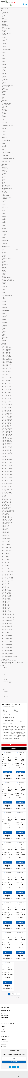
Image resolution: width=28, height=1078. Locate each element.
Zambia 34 (17, 815)
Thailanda (4, 239)
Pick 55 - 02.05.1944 (7, 456)
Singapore (4, 231)
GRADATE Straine (14, 661)
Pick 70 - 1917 (5, 497)
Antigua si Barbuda (6, 103)
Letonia (4, 301)
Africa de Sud (5, 12)
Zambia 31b (17, 785)
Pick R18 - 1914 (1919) (7, 646)
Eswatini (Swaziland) (7, 39)
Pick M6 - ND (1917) (6, 596)
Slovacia (4, 330)
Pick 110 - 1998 (5, 559)
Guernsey (4, 285)
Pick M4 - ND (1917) (6, 593)
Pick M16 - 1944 (6, 610)
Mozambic (4, 66)
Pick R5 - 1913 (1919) (7, 626)
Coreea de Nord (6, 185)
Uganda (4, 95)
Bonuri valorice (5, 659)
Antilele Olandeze (6, 104)
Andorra (4, 252)
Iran (3, 203)
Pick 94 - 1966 (5, 532)
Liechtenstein (5, 303)
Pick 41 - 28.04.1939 (7, 413)
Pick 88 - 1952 (5, 523)
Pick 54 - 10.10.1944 (7, 453)
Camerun (4, 24)
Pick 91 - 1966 (5, 528)
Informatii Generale (5, 1010)
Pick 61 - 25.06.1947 (7, 483)
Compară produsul (7, 778)
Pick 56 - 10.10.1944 (7, 459)
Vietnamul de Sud (6, 246)
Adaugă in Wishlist (7, 776)
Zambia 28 (4, 785)
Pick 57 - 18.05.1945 (7, 467)
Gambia (4, 43)
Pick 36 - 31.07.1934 (7, 403)
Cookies (13, 1073)
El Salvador (4, 130)
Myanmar (4, 222)
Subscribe (14, 1061)
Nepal (3, 225)
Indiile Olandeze (5, 195)
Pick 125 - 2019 (5, 585)
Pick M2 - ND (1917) (6, 590)
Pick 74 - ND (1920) (6, 503)
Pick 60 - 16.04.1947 (7, 482)
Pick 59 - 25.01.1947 (7, 480)
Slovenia (4, 331)
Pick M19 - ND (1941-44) (8, 614)
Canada (4, 118)
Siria (3, 233)
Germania (4, 276)
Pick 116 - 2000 (5, 568)
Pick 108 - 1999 (5, 555)
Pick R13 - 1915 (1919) (7, 638)
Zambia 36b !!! (18, 845)
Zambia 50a (5, 905)
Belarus (4, 255)
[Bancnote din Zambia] (8, 710)
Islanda (3, 292)
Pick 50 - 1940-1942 (7, 428)
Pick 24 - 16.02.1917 (6, 385)
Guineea (4, 46)
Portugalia (4, 321)
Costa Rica (4, 122)
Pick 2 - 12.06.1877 (6, 347)
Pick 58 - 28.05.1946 (7, 474)
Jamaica (4, 142)
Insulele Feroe (5, 288)
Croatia (4, 267)
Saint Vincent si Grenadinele (8, 154)
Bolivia (3, 115)
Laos (3, 212)
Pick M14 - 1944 (6, 607)
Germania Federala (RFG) (8, 280)
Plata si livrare (4, 1014)
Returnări (3, 1028)
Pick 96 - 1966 (5, 535)
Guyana (4, 134)
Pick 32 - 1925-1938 (6, 397)
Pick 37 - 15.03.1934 (7, 404)
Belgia (3, 256)
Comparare (3, 1044)
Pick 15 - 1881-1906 (6, 367)
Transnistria (5, 337)
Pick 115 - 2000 (5, 567)
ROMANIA (4, 322)
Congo (3, 31)
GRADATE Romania (5, 661)
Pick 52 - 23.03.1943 (7, 438)
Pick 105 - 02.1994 (6, 550)
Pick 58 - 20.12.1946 (7, 477)
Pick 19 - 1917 (5, 374)
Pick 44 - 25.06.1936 (7, 418)
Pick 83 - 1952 (5, 516)
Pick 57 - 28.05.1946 (7, 470)
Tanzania (4, 91)
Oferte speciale (4, 1030)
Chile (3, 119)
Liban (3, 213)
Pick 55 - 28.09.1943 (7, 455)
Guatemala (4, 133)
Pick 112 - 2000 (5, 562)
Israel (3, 204)
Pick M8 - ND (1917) (6, 599)
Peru (3, 149)
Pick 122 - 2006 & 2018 (7, 580)
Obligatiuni (4, 658)
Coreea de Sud (5, 186)
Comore (4, 30)
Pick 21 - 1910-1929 (6, 380)
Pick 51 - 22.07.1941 (6, 432)
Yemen (3, 248)
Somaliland (4, 84)
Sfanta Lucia (5, 155)
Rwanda (4, 73)
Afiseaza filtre (14, 748)
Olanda (3, 318)
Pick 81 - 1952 (5, 513)
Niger (3, 69)
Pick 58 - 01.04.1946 (7, 473)
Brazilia (4, 116)
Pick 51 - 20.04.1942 (7, 434)
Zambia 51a (17, 905)
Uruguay (4, 163)
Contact (15, 664)
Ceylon (3, 182)
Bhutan (4, 176)
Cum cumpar (4, 1012)
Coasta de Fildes (6, 28)
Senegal (4, 76)
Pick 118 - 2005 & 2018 (7, 571)
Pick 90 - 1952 (5, 526)
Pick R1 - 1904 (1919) (7, 620)
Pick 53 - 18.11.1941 (6, 444)
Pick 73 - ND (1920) (6, 501)
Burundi (4, 22)
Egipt (3, 36)
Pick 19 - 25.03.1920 (7, 376)
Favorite (3, 1043)
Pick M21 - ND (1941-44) (8, 617)
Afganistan (4, 167)
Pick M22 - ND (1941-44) (8, 619)
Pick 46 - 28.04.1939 (7, 422)
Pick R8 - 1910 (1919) (7, 631)
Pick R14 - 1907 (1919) (7, 640)
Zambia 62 (17, 935)
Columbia (4, 121)
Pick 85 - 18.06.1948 (7, 519)
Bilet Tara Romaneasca (7, 653)
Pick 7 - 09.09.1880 (6, 355)
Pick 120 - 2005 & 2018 (7, 577)
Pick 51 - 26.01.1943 (6, 435)
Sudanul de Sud (5, 90)
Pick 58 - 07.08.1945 (7, 471)
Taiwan (3, 237)
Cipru (3, 265)
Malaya (3, 218)
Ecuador (4, 128)
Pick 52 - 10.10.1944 (7, 441)
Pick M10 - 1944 (6, 601)
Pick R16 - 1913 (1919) (7, 643)
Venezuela (4, 164)
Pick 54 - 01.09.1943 (7, 450)
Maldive (4, 219)
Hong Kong (4, 192)
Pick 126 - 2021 (5, 586)
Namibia (4, 67)
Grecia (3, 283)
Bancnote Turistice (5, 662)
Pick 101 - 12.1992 (6, 543)
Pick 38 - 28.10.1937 (6, 406)
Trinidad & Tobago (6, 161)
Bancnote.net (12, 1076)
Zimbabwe (4, 100)
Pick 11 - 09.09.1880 (6, 361)
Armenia (4, 170)
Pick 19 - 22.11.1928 (6, 377)
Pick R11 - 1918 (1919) (7, 635)
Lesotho (4, 52)
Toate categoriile (14, 745)
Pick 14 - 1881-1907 (6, 365)
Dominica (4, 127)
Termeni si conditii (5, 1015)
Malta (3, 309)
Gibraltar (4, 282)
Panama (4, 146)
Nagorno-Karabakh (6, 224)
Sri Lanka (4, 234)
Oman (3, 227)
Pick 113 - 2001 (5, 564)
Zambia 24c (5, 754)
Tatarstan (4, 336)
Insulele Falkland (6, 140)
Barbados (4, 110)
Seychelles (4, 78)
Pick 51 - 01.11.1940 (6, 429)
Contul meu (3, 1039)
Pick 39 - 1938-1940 (6, 410)
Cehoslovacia (5, 264)
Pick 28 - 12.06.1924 (7, 391)
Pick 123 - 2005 (5, 582)
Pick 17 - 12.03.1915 (6, 370)
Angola (3, 15)
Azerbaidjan (5, 172)
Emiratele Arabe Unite (7, 188)
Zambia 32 (4, 815)
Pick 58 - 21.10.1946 (6, 476)
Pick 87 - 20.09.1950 (7, 522)
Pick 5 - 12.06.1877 (6, 352)
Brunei (3, 177)
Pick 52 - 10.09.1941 (7, 437)
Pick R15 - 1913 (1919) (7, 641)
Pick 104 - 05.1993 (6, 549)
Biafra (3, 18)
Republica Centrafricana (7, 72)
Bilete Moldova (5, 655)
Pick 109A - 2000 (6, 558)
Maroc (3, 61)
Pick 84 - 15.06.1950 (7, 517)
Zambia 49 (17, 875)
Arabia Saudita (5, 169)
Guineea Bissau (5, 48)
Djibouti (4, 34)
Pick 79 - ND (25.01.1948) (8, 510)
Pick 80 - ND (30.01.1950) (8, 511)
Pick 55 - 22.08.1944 (7, 458)
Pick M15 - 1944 (6, 608)
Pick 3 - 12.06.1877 (6, 349)
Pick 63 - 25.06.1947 (7, 486)
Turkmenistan (5, 242)
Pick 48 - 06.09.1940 (7, 425)
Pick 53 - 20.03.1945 (7, 447)
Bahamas (4, 109)
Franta (3, 274)
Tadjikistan (4, 236)
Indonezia (4, 198)
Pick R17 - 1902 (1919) (7, 644)
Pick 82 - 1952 (5, 514)
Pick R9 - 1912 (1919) (6, 632)
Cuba (3, 124)
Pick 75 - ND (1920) (6, 504)
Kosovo (4, 300)
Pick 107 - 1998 (5, 553)
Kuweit (4, 210)
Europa (2, 249)
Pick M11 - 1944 (5, 602)
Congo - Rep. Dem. (6, 33)
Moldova (4, 312)
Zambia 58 (4, 935)
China (3, 183)
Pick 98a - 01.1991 (6, 538)
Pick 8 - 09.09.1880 (6, 356)
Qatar (3, 230)
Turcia (3, 339)
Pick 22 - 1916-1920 (6, 382)
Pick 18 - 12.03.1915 (6, 371)
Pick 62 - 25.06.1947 (7, 485)
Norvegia (4, 316)
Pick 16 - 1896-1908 (6, 368)
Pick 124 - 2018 (5, 583)
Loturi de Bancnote (18, 662)
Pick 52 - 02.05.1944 (7, 440)
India (3, 194)
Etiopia (4, 40)
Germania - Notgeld (6, 277)
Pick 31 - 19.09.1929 (6, 395)
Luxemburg (4, 306)
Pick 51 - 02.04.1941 (7, 431)
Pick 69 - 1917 (5, 495)
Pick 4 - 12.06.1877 (6, 350)
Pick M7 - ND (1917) (6, 598)
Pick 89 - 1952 (5, 525)
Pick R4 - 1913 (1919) (7, 625)
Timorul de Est (5, 240)
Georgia (4, 191)
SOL (16, 1073)
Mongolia (4, 221)
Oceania (16, 249)
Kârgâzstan (5, 207)
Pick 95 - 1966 (5, 534)
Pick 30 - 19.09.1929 (7, 394)
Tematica (12, 662)
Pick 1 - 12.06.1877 (6, 346)
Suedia (3, 334)
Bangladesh (5, 174)
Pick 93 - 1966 (5, 531)
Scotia (3, 327)
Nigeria (4, 70)
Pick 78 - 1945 (5, 508)
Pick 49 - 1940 (5, 426)
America (3, 101)
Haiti (3, 136)
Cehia (3, 262)
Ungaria (4, 341)
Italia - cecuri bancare (7, 295)
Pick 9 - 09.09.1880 (6, 358)
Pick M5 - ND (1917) (6, 595)
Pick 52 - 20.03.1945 (7, 443)
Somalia (4, 82)
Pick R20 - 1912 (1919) (7, 649)
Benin (3, 16)
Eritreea (4, 37)
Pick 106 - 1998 (5, 552)
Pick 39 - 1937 (5, 409)
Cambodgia (4, 180)
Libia (3, 55)
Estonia (4, 271)
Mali (3, 60)
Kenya (3, 51)
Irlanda (3, 289)
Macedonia (4, 307)
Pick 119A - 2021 (5, 576)
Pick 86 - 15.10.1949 (6, 520)
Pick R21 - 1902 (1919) (7, 650)
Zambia (4, 98)
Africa (2, 10)
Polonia (4, 319)
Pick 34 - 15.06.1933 (7, 400)
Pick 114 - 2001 (5, 565)
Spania (3, 333)
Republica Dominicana (7, 151)
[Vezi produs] (11, 753)
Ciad (3, 27)
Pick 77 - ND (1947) (6, 507)
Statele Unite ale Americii (8, 158)
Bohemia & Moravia (6, 258)
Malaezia (4, 216)
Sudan (3, 88)
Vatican (4, 343)
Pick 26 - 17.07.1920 (6, 388)
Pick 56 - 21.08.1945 (7, 464)
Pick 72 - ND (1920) (6, 500)
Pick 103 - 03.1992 (6, 547)
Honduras (4, 137)
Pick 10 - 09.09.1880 (7, 359)
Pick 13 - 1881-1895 (6, 364)
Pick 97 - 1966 (5, 537)
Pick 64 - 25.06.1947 (7, 488)
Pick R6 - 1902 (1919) (7, 628)
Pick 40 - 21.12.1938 (6, 412)
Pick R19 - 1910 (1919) (7, 647)
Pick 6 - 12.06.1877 (6, 353)
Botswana (4, 19)
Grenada (4, 131)
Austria (4, 254)
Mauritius (4, 64)
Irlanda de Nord (5, 291)
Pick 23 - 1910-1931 (6, 383)
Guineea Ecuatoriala (6, 49)
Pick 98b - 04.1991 (6, 540)
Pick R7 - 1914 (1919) (7, 629)
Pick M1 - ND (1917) (6, 589)
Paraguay (4, 148)
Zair (3, 97)
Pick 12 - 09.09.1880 (7, 362)
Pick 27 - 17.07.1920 (6, 389)
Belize (3, 112)
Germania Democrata (7, 279)
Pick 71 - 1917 (5, 498)
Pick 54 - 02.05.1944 (7, 452)
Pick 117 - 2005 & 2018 (7, 570)
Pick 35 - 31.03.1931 (6, 401)
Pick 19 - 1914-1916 (6, 373)
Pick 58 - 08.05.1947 (7, 479)
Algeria (4, 13)
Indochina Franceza (6, 197)
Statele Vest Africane (7, 87)
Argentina (4, 106)
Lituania (4, 304)
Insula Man (4, 286)
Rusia (3, 324)
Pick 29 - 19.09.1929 (6, 392)
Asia (2, 166)
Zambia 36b (5, 845)
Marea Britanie (5, 310)
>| (18, 994)
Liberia (3, 54)
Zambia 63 (4, 965)
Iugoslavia (4, 297)
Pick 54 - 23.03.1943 (7, 449)
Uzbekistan (4, 243)
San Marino (4, 325)
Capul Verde (5, 25)
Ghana (3, 45)
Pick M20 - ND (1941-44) (8, 616)
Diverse (11, 664)
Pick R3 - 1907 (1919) (7, 623)
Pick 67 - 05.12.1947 (7, 492)
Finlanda (4, 273)
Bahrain (4, 173)
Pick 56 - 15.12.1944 (7, 461)
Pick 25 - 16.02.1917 (6, 386)
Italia (3, 294)
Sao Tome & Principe (7, 75)
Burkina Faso (5, 21)
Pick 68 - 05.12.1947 (7, 494)
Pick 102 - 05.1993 (6, 546)
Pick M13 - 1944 (6, 605)
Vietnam (4, 245)
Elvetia (3, 270)
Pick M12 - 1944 (6, 604)
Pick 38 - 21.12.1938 (6, 407)
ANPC (19, 1073)
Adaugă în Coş (7, 772)
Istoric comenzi (4, 1041)
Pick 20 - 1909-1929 (6, 379)
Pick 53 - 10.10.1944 (7, 446)
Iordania (4, 200)
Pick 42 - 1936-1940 (7, 415)
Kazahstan (4, 209)
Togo (3, 92)
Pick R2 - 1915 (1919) (7, 622)
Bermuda (4, 113)
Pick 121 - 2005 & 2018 (7, 579)
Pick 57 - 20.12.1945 (7, 468)
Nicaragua (4, 145)
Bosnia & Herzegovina (7, 259)
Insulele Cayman (6, 139)
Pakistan (4, 228)
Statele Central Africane (7, 85)
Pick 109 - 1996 (5, 556)
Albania (4, 251)
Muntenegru (5, 315)
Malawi (3, 58)
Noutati (3, 1031)
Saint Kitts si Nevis (6, 152)
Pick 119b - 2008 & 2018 (7, 574)
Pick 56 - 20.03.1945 (7, 462)
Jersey (3, 298)
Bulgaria (4, 261)
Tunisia (3, 94)
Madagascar (5, 57)
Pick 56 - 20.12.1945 (7, 465)
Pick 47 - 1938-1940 (6, 423)
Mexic (3, 143)
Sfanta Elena (5, 79)
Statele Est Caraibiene (7, 157)
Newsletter (3, 1046)
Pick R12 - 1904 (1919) (7, 637)
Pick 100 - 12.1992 (6, 541)
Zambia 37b (5, 875)
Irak (3, 201)
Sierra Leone (5, 81)
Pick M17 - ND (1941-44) (8, 611)
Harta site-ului (4, 1017)
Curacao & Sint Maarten (7, 125)
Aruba (3, 107)
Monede (3, 664)
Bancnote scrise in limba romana (9, 656)
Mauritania (4, 63)
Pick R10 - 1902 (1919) (7, 634)
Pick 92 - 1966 (5, 529)
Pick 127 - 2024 (5, 588)
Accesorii (7, 664)
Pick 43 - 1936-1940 (7, 416)
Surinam (4, 160)
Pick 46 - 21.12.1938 (6, 421)
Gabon (3, 42)
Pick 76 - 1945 (5, 505)
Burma (3, 179)
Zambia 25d (18, 754)
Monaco (4, 313)
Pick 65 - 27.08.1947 (7, 489)
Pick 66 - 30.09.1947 (7, 491)
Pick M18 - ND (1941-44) (8, 613)
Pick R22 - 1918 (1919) (7, 652)
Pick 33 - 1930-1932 (6, 398)
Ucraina (4, 340)
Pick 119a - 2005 (6, 573)
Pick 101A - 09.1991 (6, 544)
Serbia (3, 328)
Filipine (3, 189)
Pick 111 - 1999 (5, 561)
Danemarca (4, 268)
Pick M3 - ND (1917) (6, 592)
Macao (3, 215)
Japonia (4, 206)
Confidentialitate (6, 1073)
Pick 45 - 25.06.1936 (7, 419)
